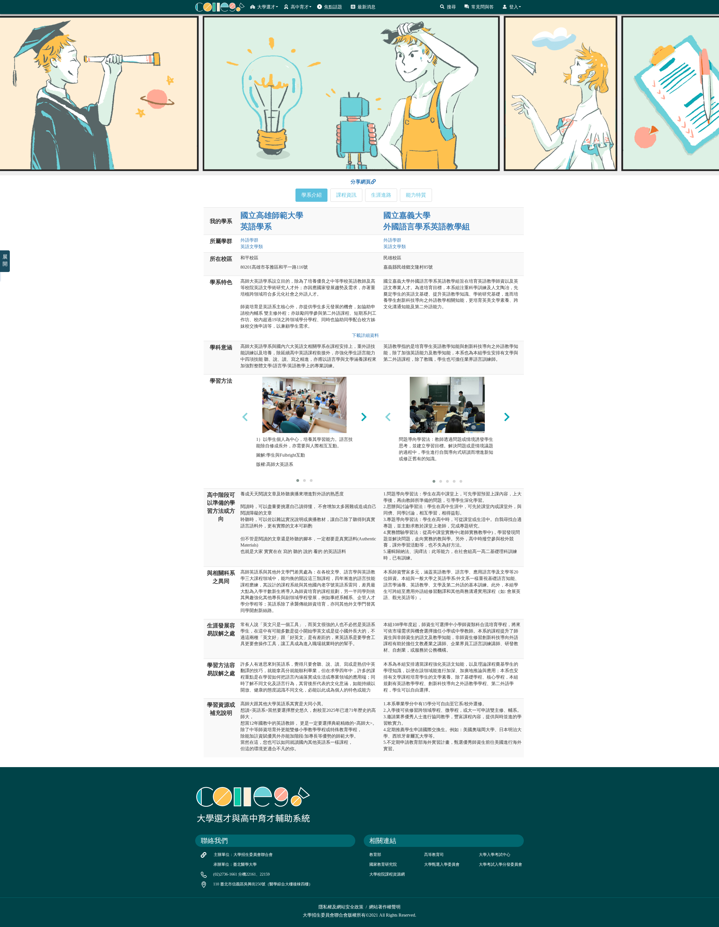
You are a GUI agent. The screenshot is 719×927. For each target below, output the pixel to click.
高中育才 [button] (300, 6)
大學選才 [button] (266, 6)
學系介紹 (311, 195)
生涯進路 (381, 195)
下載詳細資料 (364, 335)
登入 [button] (513, 6)
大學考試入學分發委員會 (500, 864)
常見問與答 (482, 6)
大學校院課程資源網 (387, 874)
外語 (249, 240)
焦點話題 (333, 6)
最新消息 (367, 6)
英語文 (251, 246)
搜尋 (451, 6)
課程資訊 (346, 195)
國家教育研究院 (383, 864)
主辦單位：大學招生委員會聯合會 (243, 855)
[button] (297, 480)
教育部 (375, 855)
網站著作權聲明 (385, 907)
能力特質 (416, 195)
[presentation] (245, 417)
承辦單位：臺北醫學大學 (235, 864)
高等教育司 (434, 855)
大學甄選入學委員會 (441, 864)
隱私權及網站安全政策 (340, 907)
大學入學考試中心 (494, 855)
